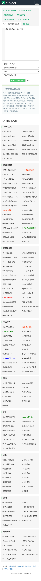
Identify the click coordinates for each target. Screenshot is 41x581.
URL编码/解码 (8, 306)
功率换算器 (26, 473)
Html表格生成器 (8, 223)
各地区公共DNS (8, 392)
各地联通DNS (7, 396)
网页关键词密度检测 (29, 444)
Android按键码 (27, 311)
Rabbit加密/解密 (27, 271)
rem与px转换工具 (28, 421)
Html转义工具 (27, 210)
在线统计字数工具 (9, 345)
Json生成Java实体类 (29, 140)
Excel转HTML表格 (28, 219)
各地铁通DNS (7, 401)
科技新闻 (12, 566)
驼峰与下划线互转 (9, 358)
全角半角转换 (26, 358)
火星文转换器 (26, 336)
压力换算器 (7, 473)
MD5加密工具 (8, 253)
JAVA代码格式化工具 (29, 188)
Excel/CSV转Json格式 (29, 149)
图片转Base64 (8, 297)
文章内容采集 (8, 331)
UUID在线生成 (27, 284)
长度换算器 (7, 478)
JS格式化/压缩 (8, 15)
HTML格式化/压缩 (9, 10)
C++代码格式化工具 (10, 201)
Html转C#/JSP (8, 214)
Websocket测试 (27, 383)
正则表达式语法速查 (29, 237)
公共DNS (25, 387)
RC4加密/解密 (8, 271)
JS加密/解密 (21, 15)
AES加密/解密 (8, 266)
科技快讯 (36, 566)
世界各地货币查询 (9, 511)
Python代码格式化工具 (11, 24)
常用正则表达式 (8, 237)
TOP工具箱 (11, 3)
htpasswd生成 (27, 289)
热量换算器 (7, 469)
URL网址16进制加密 (29, 253)
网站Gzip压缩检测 (9, 435)
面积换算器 (26, 464)
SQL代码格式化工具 (10, 192)
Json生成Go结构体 (9, 145)
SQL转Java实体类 (28, 145)
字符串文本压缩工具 (29, 354)
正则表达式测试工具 (29, 228)
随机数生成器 (7, 367)
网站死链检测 (26, 435)
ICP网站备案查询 (28, 439)
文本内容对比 (27, 340)
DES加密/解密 (27, 266)
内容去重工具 (26, 349)
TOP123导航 (8, 569)
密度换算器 (7, 491)
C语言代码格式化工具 (29, 197)
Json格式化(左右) (9, 136)
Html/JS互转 (7, 210)
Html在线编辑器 (8, 327)
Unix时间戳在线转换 (29, 367)
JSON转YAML (8, 158)
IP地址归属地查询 (9, 383)
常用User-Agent (8, 536)
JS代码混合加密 (8, 19)
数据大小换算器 (27, 486)
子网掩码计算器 (27, 460)
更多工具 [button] (26, 24)
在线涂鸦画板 (7, 502)
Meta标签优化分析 (9, 444)
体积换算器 (26, 469)
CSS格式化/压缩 (25, 10)
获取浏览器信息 (8, 387)
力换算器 (25, 491)
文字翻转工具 (7, 349)
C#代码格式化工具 (9, 188)
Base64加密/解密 (28, 257)
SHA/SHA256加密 (28, 275)
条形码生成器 (7, 293)
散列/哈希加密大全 (9, 280)
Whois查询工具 (8, 439)
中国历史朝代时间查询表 (11, 520)
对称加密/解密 (27, 262)
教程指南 (28, 566)
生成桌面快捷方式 (9, 421)
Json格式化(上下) (28, 132)
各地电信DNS (26, 392)
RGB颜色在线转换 (28, 371)
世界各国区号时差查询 (29, 511)
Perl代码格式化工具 (28, 201)
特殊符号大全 (26, 520)
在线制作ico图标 (8, 426)
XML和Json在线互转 (10, 149)
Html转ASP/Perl (8, 219)
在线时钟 (25, 502)
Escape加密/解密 (9, 262)
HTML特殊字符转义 (10, 550)
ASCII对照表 (26, 545)
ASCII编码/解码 (27, 302)
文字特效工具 (7, 354)
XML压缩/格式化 (27, 183)
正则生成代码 (7, 232)
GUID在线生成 (8, 289)
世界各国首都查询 (28, 507)
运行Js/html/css (8, 241)
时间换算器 (7, 482)
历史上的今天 (7, 525)
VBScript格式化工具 (10, 206)
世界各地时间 (7, 507)
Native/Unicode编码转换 (30, 306)
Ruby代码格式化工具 (10, 197)
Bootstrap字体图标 (9, 554)
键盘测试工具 (7, 315)
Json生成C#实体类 (9, 140)
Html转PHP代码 (27, 214)
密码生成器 (7, 284)
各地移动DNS (26, 396)
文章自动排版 (27, 327)
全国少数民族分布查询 (29, 516)
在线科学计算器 (8, 464)
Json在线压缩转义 (28, 136)
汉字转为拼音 (7, 336)
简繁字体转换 (26, 331)
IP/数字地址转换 (27, 293)
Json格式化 (7, 132)
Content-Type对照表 (29, 536)
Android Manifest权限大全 (31, 554)
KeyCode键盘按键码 (10, 311)
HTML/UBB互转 (27, 223)
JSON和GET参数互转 (29, 154)
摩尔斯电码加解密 (28, 280)
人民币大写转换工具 (29, 363)
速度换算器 (26, 482)
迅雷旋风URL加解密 (10, 257)
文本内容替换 (7, 340)
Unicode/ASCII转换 (9, 302)
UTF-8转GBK (26, 297)
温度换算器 (26, 478)
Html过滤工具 (26, 232)
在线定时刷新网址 (9, 430)
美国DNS (6, 405)
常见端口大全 (26, 550)
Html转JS (25, 206)
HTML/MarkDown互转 (10, 228)
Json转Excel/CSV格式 (10, 154)
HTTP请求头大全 (28, 541)
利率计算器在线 (8, 460)
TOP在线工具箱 (26, 573)
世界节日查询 (7, 516)
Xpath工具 (25, 241)
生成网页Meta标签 (28, 426)
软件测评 (20, 566)
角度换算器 (7, 486)
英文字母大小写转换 (10, 363)
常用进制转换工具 (9, 371)
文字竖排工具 (26, 345)
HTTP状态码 (7, 545)
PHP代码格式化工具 (10, 183)
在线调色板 (26, 430)
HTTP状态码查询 (9, 448)
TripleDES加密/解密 (10, 275)
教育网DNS (26, 401)
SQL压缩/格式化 (23, 19)
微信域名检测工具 (9, 417)
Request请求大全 (9, 541)
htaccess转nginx (27, 417)
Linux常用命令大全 (9, 559)
